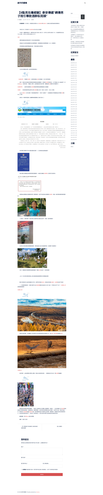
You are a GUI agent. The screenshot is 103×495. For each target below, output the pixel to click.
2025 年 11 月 (74, 82)
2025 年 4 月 (74, 95)
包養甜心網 (20, 289)
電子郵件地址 (24, 463)
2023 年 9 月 (74, 137)
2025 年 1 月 (73, 102)
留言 (22, 446)
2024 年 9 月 (74, 111)
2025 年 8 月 (74, 87)
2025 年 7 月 (73, 89)
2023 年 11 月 (74, 133)
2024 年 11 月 (74, 106)
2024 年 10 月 (74, 109)
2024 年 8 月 (74, 113)
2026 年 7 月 (73, 65)
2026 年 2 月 (74, 76)
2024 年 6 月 (74, 117)
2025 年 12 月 (74, 80)
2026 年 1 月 (73, 78)
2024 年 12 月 (74, 104)
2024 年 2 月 (74, 126)
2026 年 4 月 (74, 71)
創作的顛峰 (22, 3)
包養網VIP (20, 370)
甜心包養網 (59, 426)
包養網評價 (20, 79)
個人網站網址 (46, 463)
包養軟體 (38, 285)
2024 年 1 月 (73, 128)
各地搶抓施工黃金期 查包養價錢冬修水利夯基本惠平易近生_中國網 (78, 47)
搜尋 (72, 13)
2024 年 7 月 (73, 115)
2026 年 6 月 (74, 67)
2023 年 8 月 (74, 139)
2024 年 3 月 (74, 124)
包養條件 (31, 411)
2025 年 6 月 (74, 91)
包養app (20, 83)
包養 (18, 37)
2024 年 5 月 (74, 119)
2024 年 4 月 (74, 122)
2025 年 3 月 (74, 98)
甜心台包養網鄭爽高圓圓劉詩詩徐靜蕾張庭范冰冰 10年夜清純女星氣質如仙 (77, 31)
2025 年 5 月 (74, 93)
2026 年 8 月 (74, 62)
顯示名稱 (23, 457)
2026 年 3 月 (74, 73)
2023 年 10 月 (74, 135)
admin (20, 19)
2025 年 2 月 (74, 100)
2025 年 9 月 (74, 84)
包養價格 (46, 173)
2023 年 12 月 (74, 130)
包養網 (28, 79)
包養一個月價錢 (54, 333)
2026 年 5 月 (74, 69)
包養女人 (45, 23)
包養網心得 (63, 285)
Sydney (38, 492)
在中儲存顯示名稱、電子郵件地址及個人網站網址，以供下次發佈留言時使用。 (40, 469)
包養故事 (40, 23)
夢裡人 (72, 146)
